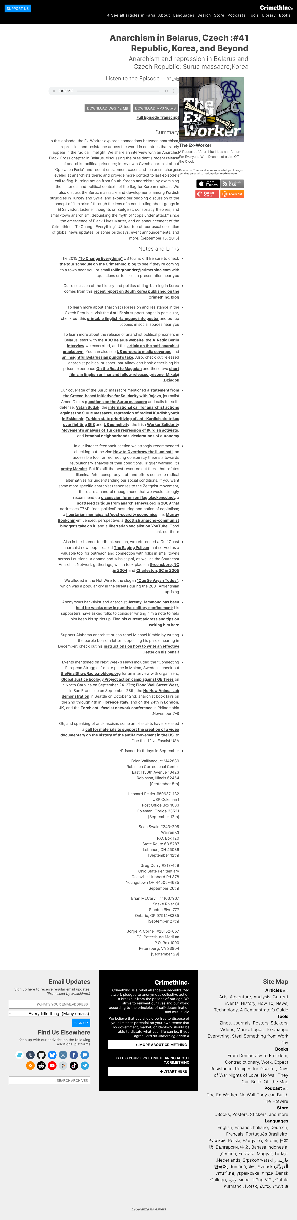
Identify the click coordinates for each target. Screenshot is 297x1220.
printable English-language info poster (123, 318)
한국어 (220, 1166)
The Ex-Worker (222, 1094)
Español (243, 1127)
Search (204, 15)
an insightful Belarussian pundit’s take (97, 357)
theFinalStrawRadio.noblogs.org (91, 673)
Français (234, 1134)
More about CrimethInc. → (160, 1045)
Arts (223, 996)
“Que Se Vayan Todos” (157, 580)
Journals (241, 1023)
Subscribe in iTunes (208, 183)
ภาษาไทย (225, 1173)
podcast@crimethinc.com (220, 173)
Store (219, 15)
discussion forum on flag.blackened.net (138, 497)
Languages (183, 15)
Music (243, 1029)
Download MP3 (155, 108)
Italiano (260, 1127)
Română (237, 1166)
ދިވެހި (232, 1179)
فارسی (281, 1160)
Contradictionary (242, 1062)
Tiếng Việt (262, 1179)
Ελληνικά (252, 1140)
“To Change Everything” (100, 258)
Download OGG (107, 108)
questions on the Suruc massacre (116, 401)
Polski (234, 1140)
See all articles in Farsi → (130, 15)
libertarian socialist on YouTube (138, 526)
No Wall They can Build (263, 1094)
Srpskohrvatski (258, 1160)
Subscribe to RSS (232, 183)
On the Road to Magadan (119, 368)
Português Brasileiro (266, 1134)
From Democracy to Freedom (257, 1055)
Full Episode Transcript (158, 117)
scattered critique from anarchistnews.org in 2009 (124, 503)
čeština (228, 1153)
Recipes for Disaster (255, 1068)
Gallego (218, 1179)
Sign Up (81, 1023)
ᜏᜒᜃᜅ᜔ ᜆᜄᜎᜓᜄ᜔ (273, 1186)
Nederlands (228, 1160)
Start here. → (173, 1071)
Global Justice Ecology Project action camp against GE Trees (117, 679)
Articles (273, 990)
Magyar (264, 1153)
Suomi (270, 1140)
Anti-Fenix (119, 312)
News (281, 1003)
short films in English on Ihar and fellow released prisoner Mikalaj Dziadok (124, 374)
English (224, 1127)
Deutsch (278, 1127)
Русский (217, 1140)
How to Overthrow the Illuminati (143, 451)
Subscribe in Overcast (232, 194)
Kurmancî (233, 1186)
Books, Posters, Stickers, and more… (251, 1114)
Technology (226, 1009)
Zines (225, 1023)
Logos (257, 1029)
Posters (260, 1023)
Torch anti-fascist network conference (116, 707)
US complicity (116, 424)
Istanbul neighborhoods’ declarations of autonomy (132, 436)
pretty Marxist (74, 468)
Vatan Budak (87, 407)
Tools (254, 15)
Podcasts (236, 15)
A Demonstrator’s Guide (264, 1009)
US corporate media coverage (144, 351)
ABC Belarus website (124, 340)
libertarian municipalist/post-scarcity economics (111, 514)
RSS (285, 990)
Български (227, 1147)
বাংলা (251, 1166)
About (164, 15)
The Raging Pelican (131, 547)
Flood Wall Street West (157, 685)
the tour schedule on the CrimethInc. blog (98, 264)
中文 (244, 1147)
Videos (227, 1029)
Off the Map (276, 1081)
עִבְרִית (267, 1173)
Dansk (282, 1173)
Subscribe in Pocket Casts (207, 194)
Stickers (279, 1023)
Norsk (251, 1186)
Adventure (240, 996)
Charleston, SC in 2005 (157, 570)
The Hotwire (275, 1101)
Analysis (262, 996)
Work (266, 1062)
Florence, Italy (115, 702)
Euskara (246, 1153)
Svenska (266, 1166)
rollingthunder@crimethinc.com (141, 270)
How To (265, 1003)
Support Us (18, 8)
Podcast (273, 1088)
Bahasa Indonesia (269, 1147)
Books (284, 15)
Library (269, 15)
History (248, 1003)
